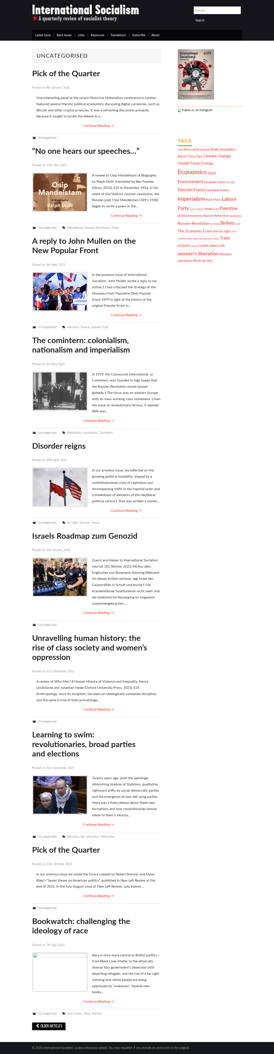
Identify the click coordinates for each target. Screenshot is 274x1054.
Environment (190, 181)
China (191, 156)
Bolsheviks (74, 432)
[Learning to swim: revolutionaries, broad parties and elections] (60, 795)
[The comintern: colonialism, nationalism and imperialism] (60, 391)
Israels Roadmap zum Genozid (84, 536)
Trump (95, 522)
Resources (97, 35)
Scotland (214, 224)
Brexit (182, 156)
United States (208, 245)
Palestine (229, 208)
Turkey (194, 246)
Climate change (217, 156)
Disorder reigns (59, 446)
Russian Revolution (97, 227)
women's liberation (198, 253)
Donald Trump (189, 163)
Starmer (84, 522)
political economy (190, 215)
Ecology (207, 163)
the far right (222, 231)
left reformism (90, 836)
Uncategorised (47, 137)
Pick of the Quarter (66, 74)
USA (222, 245)
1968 (180, 150)
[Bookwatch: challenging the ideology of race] (60, 972)
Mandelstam (75, 227)
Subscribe (138, 35)
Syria (237, 224)
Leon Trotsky (197, 209)
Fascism (185, 190)
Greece (224, 190)
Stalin (115, 227)
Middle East (211, 209)
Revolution (235, 216)
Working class (203, 260)
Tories (216, 239)
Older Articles (51, 1026)
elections (73, 327)
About (155, 35)
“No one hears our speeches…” (85, 151)
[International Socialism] (85, 13)
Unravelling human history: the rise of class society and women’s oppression (89, 647)
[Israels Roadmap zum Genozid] (60, 577)
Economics (192, 172)
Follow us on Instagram (197, 110)
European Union (215, 182)
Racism (96, 1013)
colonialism (90, 432)
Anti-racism (75, 1013)
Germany (212, 190)
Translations (118, 35)
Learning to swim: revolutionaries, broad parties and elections (84, 744)
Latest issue (43, 35)
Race (87, 1013)
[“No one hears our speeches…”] (60, 192)
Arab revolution (223, 149)
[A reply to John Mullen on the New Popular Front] (60, 291)
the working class (203, 239)
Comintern (106, 432)
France (85, 327)
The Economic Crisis (195, 231)
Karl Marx (213, 199)
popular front (100, 327)
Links (81, 35)
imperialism (191, 199)
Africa (187, 149)
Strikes (227, 223)
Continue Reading (98, 125)
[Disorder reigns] (60, 487)
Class (199, 156)
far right (72, 522)
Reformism (108, 836)
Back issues (64, 35)
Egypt (212, 173)
